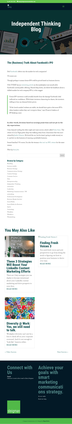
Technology (10, 209)
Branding (10, 164)
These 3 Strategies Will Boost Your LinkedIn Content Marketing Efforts (19, 266)
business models (12, 166)
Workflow (10, 212)
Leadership (10, 189)
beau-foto (16, 150)
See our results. (42, 396)
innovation (10, 186)
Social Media (11, 202)
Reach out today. (42, 399)
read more (12, 289)
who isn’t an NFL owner (47, 142)
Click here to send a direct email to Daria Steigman (20, 378)
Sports (9, 207)
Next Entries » (62, 352)
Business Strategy (12, 169)
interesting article (27, 85)
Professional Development (14, 197)
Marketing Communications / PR (17, 192)
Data (8, 179)
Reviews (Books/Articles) (14, 199)
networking (10, 194)
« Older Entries (10, 352)
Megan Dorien (46, 421)
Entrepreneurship (12, 181)
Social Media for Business (14, 204)
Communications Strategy (14, 171)
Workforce (10, 214)
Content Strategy (12, 174)
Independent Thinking (13, 184)
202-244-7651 (12, 1)
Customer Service (12, 176)
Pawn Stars (57, 130)
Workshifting (11, 217)
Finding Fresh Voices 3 (49, 244)
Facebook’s (14, 71)
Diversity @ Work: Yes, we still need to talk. (18, 326)
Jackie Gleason (19, 135)
